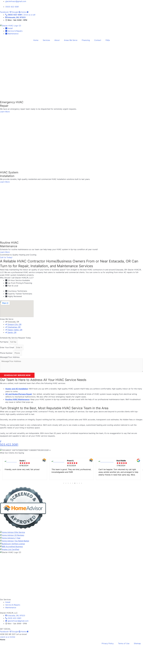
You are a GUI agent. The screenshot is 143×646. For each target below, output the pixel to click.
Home (35, 40)
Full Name (4, 342)
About (57, 40)
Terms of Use (123, 643)
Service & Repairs (12, 605)
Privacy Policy (108, 643)
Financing (86, 40)
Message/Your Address (10, 357)
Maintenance (10, 607)
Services (46, 40)
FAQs (108, 40)
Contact (97, 40)
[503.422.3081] (0, 441)
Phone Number (6, 353)
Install (7, 602)
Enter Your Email (7, 347)
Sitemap (137, 643)
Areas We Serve (70, 40)
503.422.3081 (9, 444)
